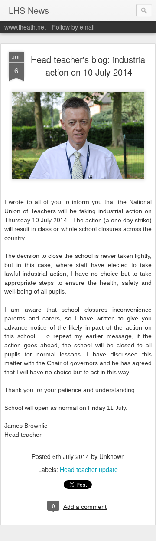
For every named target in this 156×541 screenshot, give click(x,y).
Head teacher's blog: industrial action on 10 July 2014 (89, 65)
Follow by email (73, 27)
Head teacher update (89, 469)
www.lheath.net (25, 27)
